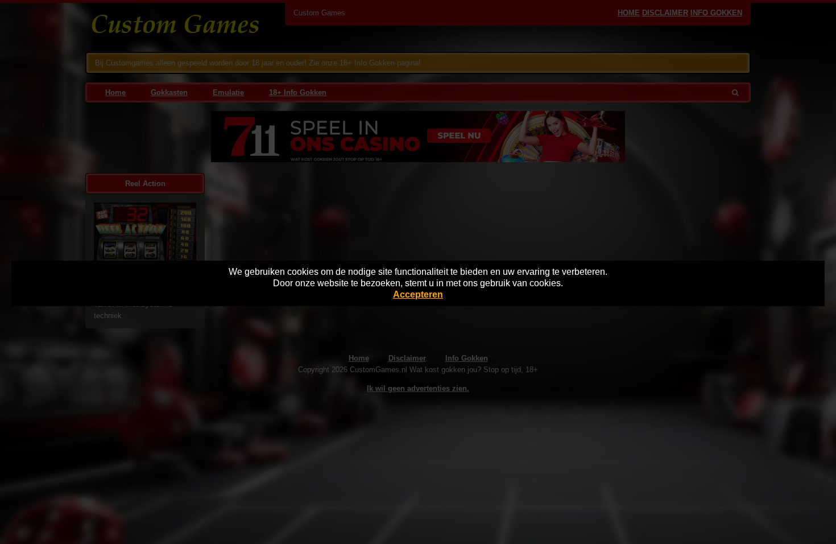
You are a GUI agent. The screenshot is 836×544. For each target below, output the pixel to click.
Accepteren (418, 294)
